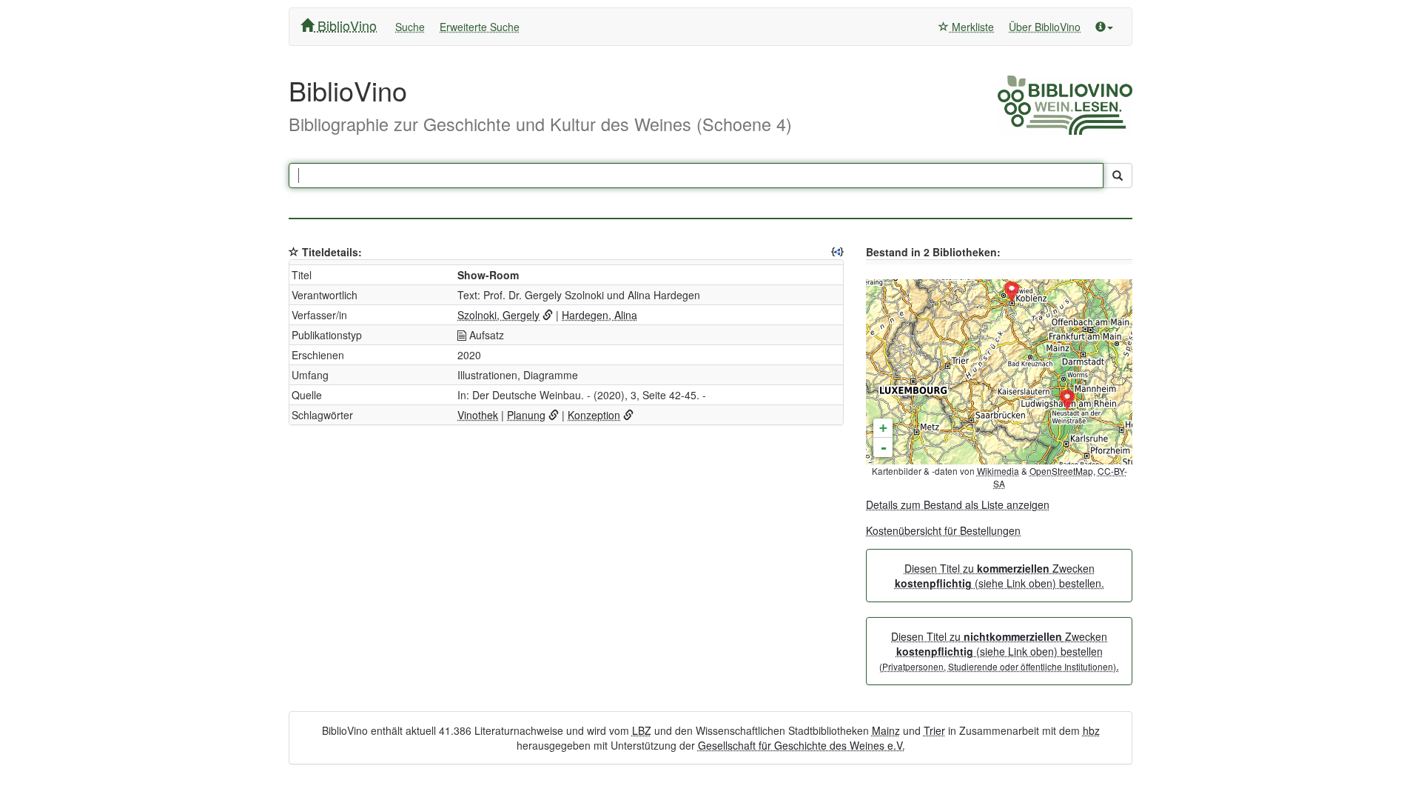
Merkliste (971, 26)
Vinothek (477, 414)
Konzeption (594, 414)
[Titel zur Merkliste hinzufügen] (294, 251)
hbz (1091, 730)
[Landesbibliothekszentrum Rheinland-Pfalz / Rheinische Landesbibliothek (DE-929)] (1011, 292)
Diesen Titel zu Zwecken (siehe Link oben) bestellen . (999, 651)
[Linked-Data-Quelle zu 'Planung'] (553, 414)
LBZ (641, 730)
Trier (934, 730)
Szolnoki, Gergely (498, 314)
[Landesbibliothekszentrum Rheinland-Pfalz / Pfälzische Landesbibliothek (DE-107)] (1067, 401)
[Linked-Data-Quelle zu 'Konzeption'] (628, 414)
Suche (410, 26)
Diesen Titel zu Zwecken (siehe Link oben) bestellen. (999, 575)
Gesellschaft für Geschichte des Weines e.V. (801, 745)
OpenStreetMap (1061, 470)
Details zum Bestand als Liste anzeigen (957, 504)
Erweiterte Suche (480, 26)
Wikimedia (998, 470)
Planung (526, 414)
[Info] (1104, 26)
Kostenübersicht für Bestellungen (943, 530)
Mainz (886, 730)
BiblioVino (345, 25)
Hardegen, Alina (599, 314)
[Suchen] (1117, 175)
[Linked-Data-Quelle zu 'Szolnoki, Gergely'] (547, 314)
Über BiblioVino (1045, 26)
